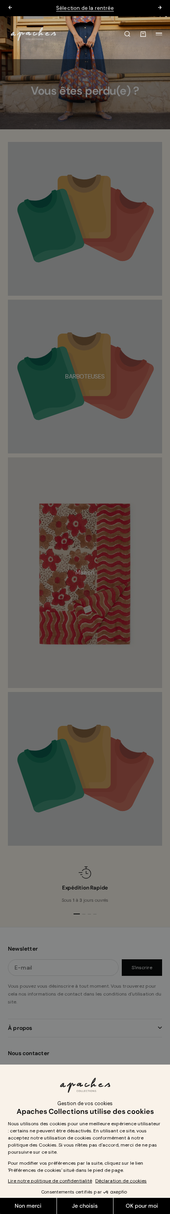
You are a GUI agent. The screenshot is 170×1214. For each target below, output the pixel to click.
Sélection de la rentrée (85, 8)
